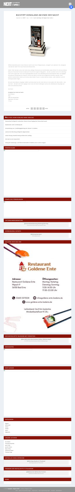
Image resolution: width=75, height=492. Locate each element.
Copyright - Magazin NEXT (14, 488)
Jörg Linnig (8, 448)
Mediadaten (59, 490)
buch (35, 18)
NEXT (24, 18)
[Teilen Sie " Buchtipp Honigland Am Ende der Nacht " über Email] (40, 108)
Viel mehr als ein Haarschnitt (12, 139)
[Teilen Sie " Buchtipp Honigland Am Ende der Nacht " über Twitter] (34, 108)
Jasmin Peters (8, 447)
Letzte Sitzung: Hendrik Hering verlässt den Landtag (18, 135)
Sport (6, 430)
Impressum (35, 490)
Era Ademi (7, 441)
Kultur (51, 18)
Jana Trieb (7, 445)
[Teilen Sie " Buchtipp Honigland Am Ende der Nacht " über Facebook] (31, 108)
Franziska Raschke (9, 443)
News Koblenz (29, 117)
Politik (6, 428)
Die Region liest (45, 18)
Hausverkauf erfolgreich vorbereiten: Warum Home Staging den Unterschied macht (26, 121)
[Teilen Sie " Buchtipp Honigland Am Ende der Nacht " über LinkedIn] (37, 108)
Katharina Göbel (9, 450)
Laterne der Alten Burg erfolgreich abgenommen (17, 132)
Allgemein (7, 432)
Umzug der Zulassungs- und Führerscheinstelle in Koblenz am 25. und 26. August (25, 142)
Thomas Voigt (8, 452)
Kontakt (53, 490)
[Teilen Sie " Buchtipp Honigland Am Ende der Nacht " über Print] (43, 108)
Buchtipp (39, 18)
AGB (17, 490)
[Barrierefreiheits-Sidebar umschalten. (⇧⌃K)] (71, 7)
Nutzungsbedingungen (44, 490)
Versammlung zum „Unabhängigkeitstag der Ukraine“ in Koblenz (21, 128)
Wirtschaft (7, 425)
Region (7, 423)
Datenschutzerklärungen (25, 490)
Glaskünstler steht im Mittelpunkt (13, 124)
